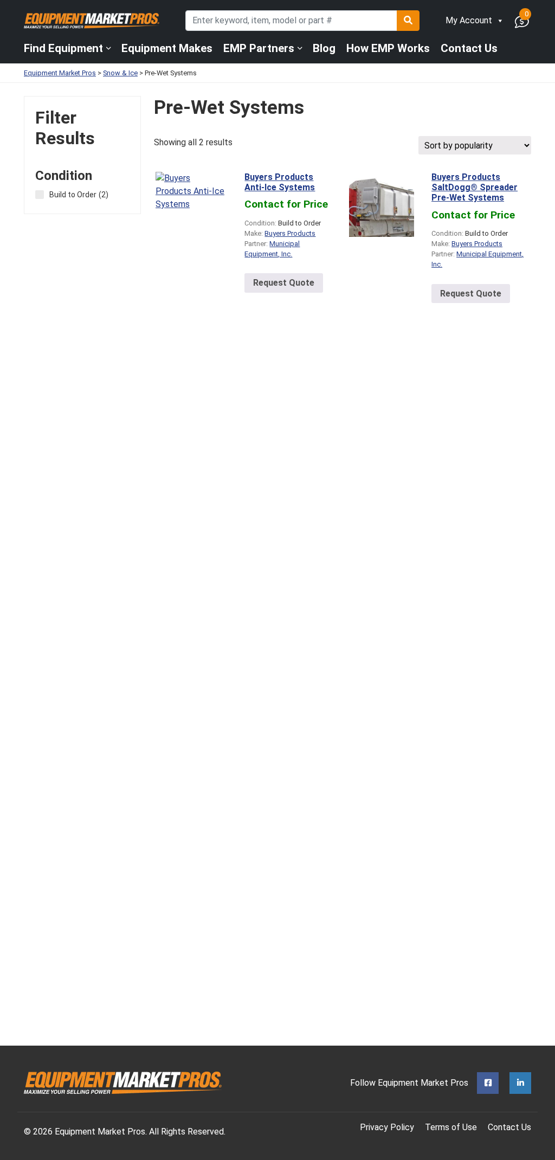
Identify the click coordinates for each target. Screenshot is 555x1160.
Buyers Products (289, 233)
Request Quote (283, 283)
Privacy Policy (387, 1127)
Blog (324, 48)
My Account (469, 20)
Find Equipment (63, 48)
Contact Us (469, 48)
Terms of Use (451, 1127)
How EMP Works (388, 48)
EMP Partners (258, 48)
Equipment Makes (166, 48)
